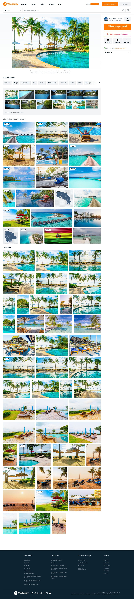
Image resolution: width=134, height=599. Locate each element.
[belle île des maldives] (85, 177)
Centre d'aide (82, 560)
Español (106, 563)
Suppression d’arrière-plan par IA (32, 581)
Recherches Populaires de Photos (59, 573)
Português (107, 565)
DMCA (53, 563)
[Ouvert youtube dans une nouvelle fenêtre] (50, 593)
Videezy (26, 565)
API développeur (29, 573)
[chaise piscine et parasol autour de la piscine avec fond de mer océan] (10, 523)
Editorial (51, 4)
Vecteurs (24, 4)
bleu (34, 83)
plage (16, 83)
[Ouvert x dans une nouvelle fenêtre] (47, 593)
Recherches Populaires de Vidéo (59, 577)
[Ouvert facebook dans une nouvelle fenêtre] (32, 593)
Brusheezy (27, 560)
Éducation (27, 571)
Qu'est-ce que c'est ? (120, 48)
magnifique (25, 83)
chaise (42, 83)
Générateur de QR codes (31, 584)
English (106, 560)
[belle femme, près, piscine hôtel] (52, 155)
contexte (7, 83)
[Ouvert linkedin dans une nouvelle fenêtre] (38, 593)
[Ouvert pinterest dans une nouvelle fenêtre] (41, 593)
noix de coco (52, 83)
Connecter (125, 4)
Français (106, 571)
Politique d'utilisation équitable (110, 594)
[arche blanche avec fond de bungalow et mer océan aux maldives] (87, 236)
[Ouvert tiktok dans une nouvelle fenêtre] (44, 593)
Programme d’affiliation (58, 565)
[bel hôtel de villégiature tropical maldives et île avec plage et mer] (85, 155)
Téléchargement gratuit (117, 27)
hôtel (72, 83)
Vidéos (42, 4)
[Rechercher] (123, 10)
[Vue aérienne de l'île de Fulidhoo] (31, 236)
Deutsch (106, 568)
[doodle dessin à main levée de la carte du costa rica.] (64, 198)
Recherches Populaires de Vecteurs (59, 569)
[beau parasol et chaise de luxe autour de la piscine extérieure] (19, 345)
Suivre (127, 20)
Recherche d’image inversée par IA (32, 577)
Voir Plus (92, 104)
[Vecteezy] (10, 4)
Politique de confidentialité (92, 594)
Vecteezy (26, 563)
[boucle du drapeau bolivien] (58, 236)
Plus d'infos (108, 52)
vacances (63, 83)
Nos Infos (81, 565)
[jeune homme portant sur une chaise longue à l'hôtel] (85, 132)
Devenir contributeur (82, 569)
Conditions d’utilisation (77, 594)
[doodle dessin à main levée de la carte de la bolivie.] (10, 236)
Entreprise (27, 568)
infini (80, 83)
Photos (33, 4)
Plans (88, 4)
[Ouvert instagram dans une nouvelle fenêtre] (35, 593)
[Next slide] (98, 83)
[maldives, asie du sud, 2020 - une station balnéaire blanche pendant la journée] (19, 177)
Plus (59, 4)
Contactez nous (82, 563)
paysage (88, 83)
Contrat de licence (56, 560)
